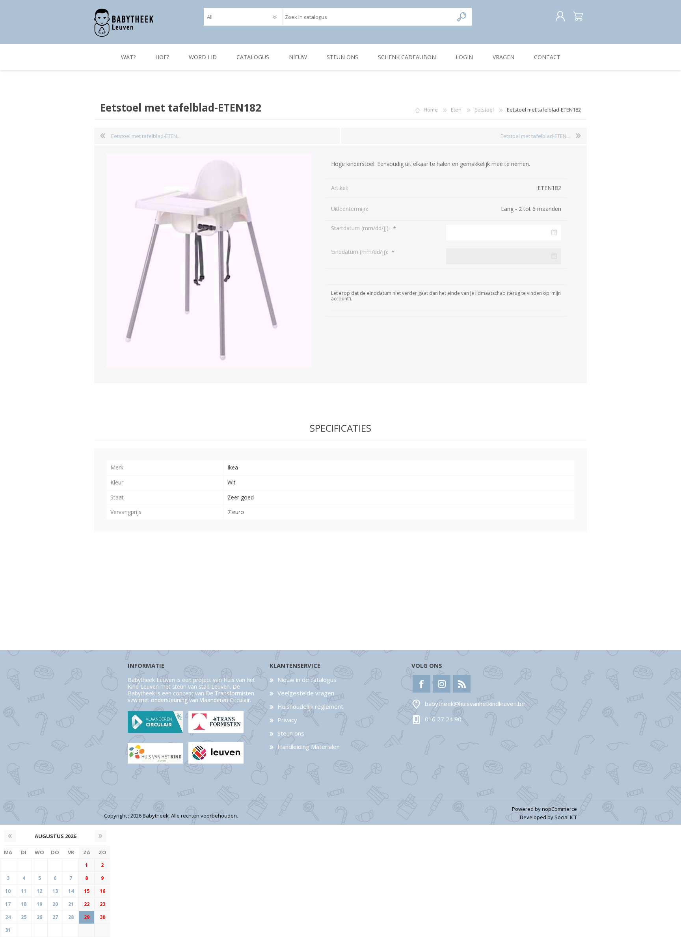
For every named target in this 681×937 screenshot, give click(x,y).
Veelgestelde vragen (305, 693)
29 (86, 917)
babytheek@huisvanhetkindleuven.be (475, 704)
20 (55, 904)
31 (8, 930)
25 (23, 917)
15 (86, 891)
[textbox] (367, 17)
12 (39, 891)
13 (55, 891)
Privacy (287, 720)
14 (71, 891)
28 (71, 917)
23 (102, 904)
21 (71, 904)
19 (39, 904)
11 (23, 891)
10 (8, 891)
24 (8, 917)
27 (55, 917)
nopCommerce (559, 808)
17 (8, 904)
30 (102, 917)
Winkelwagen (578, 16)
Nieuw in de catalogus (307, 680)
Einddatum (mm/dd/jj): (360, 251)
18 (23, 904)
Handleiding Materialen (308, 747)
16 (102, 891)
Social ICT (565, 817)
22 (86, 904)
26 (39, 917)
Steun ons (290, 733)
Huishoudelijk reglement (310, 706)
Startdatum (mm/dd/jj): (361, 228)
